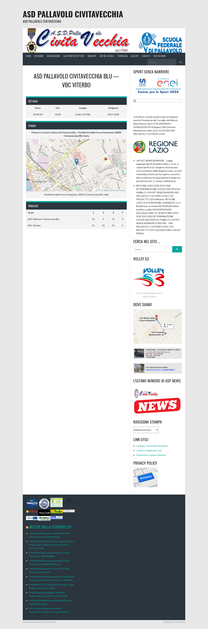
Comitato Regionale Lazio (149, 450)
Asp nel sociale (106, 56)
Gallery (134, 56)
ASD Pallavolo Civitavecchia (73, 14)
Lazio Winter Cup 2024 (73, 56)
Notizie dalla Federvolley (50, 527)
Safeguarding (53, 56)
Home (28, 56)
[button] (76, 162)
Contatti (146, 56)
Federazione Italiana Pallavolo (151, 455)
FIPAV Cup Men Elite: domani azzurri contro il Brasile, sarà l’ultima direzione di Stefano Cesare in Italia (51, 545)
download (122, 56)
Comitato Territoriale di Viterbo (152, 445)
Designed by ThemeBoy (174, 622)
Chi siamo (38, 56)
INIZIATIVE (92, 56)
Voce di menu (159, 56)
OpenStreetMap (114, 190)
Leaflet (101, 190)
